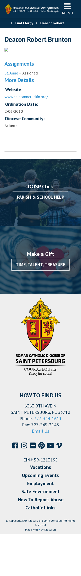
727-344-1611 (48, 418)
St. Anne (11, 73)
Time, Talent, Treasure (40, 265)
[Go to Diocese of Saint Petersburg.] (6, 23)
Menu (67, 13)
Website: (13, 89)
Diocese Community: (25, 119)
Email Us (40, 431)
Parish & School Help (40, 197)
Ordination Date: (21, 104)
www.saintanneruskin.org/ (26, 96)
